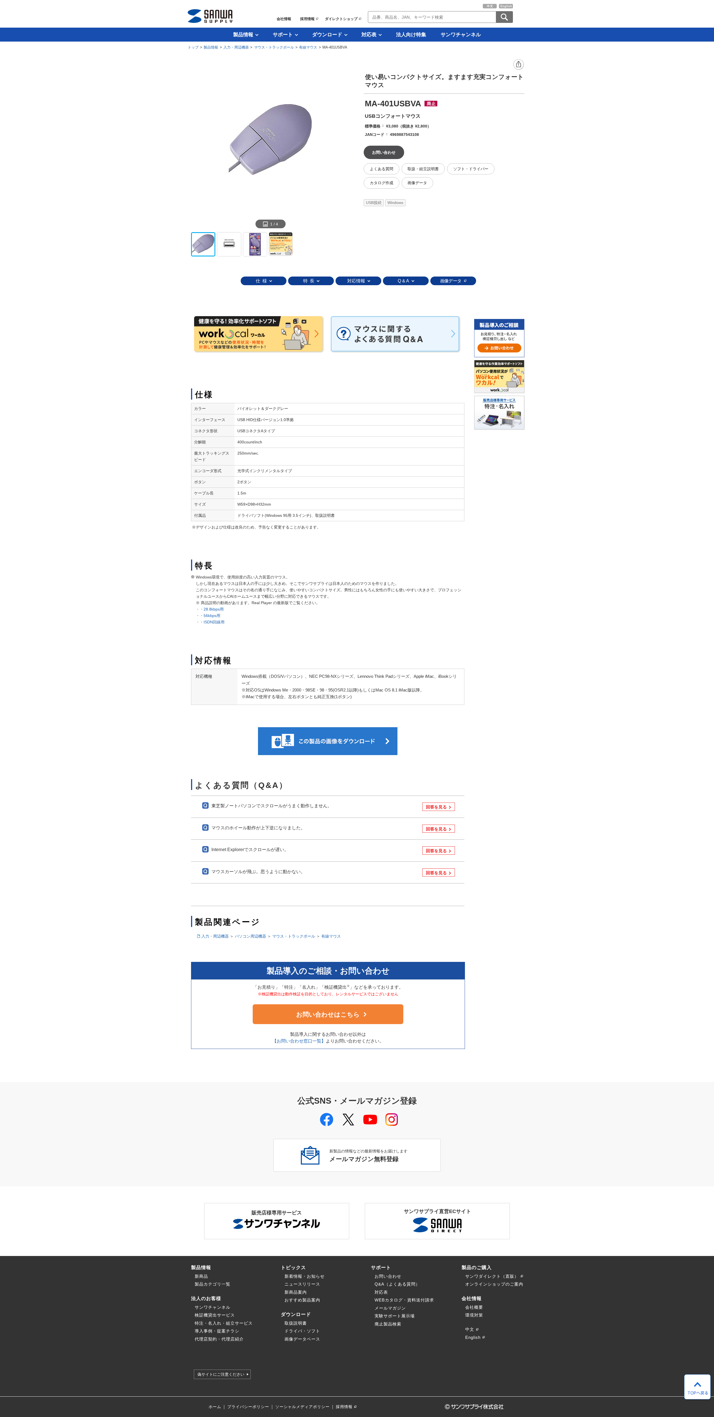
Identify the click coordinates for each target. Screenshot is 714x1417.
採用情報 (307, 19)
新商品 (201, 1276)
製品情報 (243, 34)
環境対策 (474, 1315)
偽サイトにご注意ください (220, 1374)
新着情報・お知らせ (304, 1276)
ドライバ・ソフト (302, 1331)
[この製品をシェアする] (518, 64)
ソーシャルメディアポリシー (302, 1407)
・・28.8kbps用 (210, 609)
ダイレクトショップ (341, 19)
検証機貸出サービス (215, 1315)
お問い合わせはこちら (328, 1014)
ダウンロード (327, 34)
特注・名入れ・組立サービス (224, 1323)
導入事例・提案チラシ (217, 1331)
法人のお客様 (206, 1298)
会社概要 (474, 1307)
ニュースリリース (302, 1284)
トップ (193, 47)
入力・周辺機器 (236, 47)
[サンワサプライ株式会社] (210, 16)
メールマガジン (390, 1308)
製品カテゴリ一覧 (212, 1284)
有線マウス (308, 47)
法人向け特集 (411, 34)
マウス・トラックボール (274, 47)
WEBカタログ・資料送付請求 (404, 1300)
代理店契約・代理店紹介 (219, 1339)
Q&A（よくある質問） (397, 1284)
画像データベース (302, 1339)
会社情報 (284, 19)
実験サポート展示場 (395, 1315)
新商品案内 (295, 1292)
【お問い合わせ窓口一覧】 (299, 1041)
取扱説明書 (295, 1323)
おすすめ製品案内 (302, 1300)
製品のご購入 (477, 1267)
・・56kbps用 (210, 615)
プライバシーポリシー (248, 1407)
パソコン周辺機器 (250, 936)
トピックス (293, 1267)
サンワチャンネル (461, 34)
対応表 (369, 34)
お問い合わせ (388, 1276)
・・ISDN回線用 (210, 622)
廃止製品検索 (388, 1324)
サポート (283, 34)
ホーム (215, 1407)
